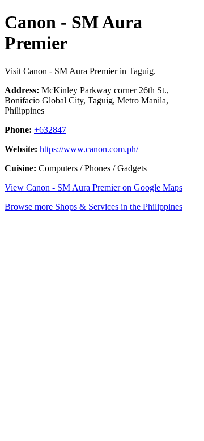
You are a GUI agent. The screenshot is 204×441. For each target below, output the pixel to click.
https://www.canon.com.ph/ (89, 149)
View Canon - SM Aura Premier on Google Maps (93, 187)
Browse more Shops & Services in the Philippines (93, 206)
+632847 (50, 130)
